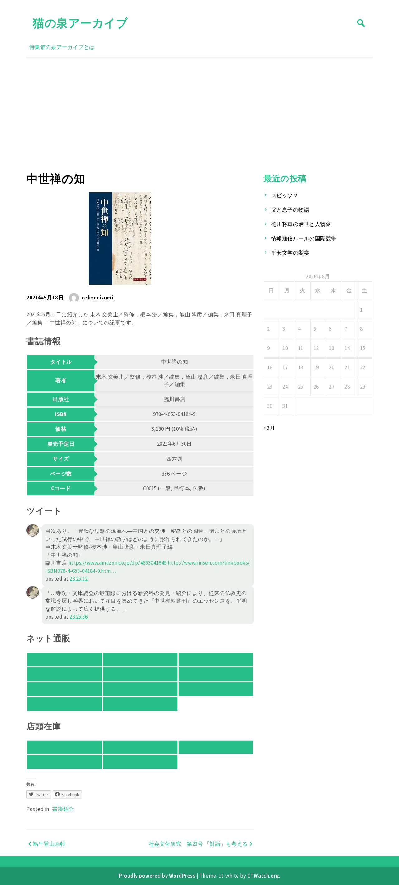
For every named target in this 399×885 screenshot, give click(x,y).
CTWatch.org (263, 875)
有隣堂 (140, 747)
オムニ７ (216, 659)
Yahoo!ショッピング (65, 674)
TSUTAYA (140, 704)
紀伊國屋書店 (64, 747)
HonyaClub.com (140, 689)
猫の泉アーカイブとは (67, 47)
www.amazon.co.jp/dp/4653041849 (117, 562)
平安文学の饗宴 (290, 252)
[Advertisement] (199, 115)
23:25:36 (79, 616)
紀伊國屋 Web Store (65, 689)
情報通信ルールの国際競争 (304, 238)
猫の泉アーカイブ (80, 23)
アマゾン (64, 659)
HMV (64, 704)
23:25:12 (79, 578)
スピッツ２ (285, 195)
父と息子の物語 (290, 209)
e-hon (216, 689)
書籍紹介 (63, 809)
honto (140, 674)
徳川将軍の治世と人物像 (301, 224)
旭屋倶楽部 (65, 761)
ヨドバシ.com (216, 674)
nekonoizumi (97, 297)
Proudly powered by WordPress (158, 875)
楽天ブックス (140, 659)
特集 (34, 47)
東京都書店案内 (140, 761)
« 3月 (269, 427)
